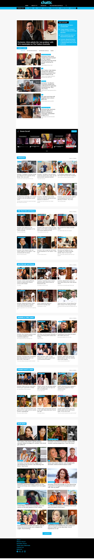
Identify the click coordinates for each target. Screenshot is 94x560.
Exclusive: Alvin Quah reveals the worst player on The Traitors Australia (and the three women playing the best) (47, 229)
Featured (31, 8)
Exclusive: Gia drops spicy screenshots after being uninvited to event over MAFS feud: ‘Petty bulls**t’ (26, 358)
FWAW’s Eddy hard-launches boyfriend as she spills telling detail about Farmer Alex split (46, 410)
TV (26, 8)
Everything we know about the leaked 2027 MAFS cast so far (67, 335)
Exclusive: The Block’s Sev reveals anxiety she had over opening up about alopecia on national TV (46, 198)
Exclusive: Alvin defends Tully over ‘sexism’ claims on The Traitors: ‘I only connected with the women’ (26, 251)
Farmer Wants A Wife (55, 8)
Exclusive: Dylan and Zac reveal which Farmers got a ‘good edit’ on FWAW (26, 387)
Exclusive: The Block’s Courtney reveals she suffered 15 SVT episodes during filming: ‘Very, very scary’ (26, 176)
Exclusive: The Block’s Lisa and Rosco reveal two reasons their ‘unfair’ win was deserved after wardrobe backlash (46, 176)
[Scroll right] (76, 8)
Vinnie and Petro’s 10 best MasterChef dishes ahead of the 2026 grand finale (67, 304)
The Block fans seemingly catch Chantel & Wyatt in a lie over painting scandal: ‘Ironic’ (26, 198)
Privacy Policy (21, 541)
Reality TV (34, 5)
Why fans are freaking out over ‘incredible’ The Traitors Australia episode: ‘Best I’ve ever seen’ (65, 251)
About (18, 539)
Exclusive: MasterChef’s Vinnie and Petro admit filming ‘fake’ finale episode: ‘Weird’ (67, 282)
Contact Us (20, 547)
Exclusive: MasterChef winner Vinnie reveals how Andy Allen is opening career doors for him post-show (26, 305)
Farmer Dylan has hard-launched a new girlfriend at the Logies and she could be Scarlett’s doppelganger (26, 410)
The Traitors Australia (56, 5)
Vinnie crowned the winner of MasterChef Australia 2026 (44, 304)
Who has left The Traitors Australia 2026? (66, 228)
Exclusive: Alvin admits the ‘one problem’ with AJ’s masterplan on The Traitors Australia (26, 229)
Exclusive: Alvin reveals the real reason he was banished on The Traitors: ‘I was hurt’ (46, 251)
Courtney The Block (65, 8)
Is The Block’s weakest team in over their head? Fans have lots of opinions (67, 175)
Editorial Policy (22, 543)
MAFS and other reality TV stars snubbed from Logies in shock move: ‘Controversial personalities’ (46, 358)
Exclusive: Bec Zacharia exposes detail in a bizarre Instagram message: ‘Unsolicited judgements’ (26, 335)
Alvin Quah (40, 8)
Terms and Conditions (23, 545)
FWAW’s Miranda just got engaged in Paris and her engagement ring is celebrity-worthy (66, 388)
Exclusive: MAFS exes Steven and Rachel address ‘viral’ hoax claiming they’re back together (66, 358)
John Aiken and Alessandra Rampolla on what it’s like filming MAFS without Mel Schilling (47, 335)
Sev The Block (46, 8)
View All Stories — (73, 158)
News (26, 5)
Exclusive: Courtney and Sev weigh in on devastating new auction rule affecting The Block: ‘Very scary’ (67, 198)
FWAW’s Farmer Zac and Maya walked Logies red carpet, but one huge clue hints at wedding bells (46, 388)
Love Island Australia (53, 439)
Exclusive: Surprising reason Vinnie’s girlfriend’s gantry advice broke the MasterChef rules (46, 282)
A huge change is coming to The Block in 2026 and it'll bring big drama (68, 31)
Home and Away (21, 523)
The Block (43, 5)
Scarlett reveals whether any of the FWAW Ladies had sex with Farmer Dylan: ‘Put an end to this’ (66, 410)
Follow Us (74, 131)
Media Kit (19, 549)
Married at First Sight (46, 107)
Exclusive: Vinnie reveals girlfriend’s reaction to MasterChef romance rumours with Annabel (25, 282)
